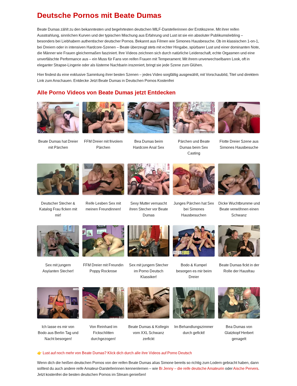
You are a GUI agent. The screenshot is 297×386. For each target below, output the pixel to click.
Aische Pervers (245, 368)
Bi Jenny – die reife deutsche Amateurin (191, 368)
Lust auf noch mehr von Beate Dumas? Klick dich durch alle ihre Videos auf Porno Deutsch (117, 353)
